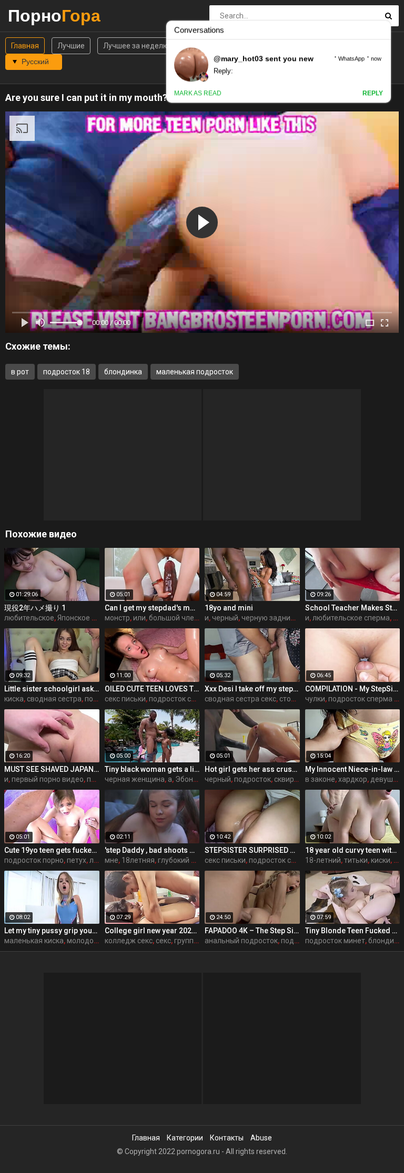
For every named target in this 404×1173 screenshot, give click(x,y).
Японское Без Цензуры (96, 618)
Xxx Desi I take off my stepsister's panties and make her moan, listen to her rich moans (252, 689)
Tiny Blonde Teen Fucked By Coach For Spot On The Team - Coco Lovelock (352, 930)
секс (163, 940)
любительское (29, 618)
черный (225, 618)
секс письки (125, 699)
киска (14, 699)
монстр (117, 618)
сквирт (285, 779)
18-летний (323, 860)
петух (96, 779)
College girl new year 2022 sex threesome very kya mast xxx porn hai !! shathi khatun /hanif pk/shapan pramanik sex (152, 930)
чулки (315, 699)
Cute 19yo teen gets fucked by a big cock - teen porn (51, 850)
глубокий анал (183, 860)
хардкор (352, 779)
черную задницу (270, 618)
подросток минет (335, 940)
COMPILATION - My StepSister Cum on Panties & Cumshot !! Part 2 (352, 689)
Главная (25, 46)
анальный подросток (241, 940)
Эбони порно (197, 779)
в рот (20, 372)
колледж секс (129, 940)
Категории (185, 1138)
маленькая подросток (194, 372)
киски (380, 860)
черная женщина (135, 779)
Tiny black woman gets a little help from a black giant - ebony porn (152, 769)
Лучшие (71, 46)
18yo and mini (229, 608)
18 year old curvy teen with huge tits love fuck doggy (352, 850)
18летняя (138, 860)
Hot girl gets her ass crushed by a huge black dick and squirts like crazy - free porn (252, 769)
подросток (252, 779)
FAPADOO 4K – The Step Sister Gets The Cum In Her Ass (252, 930)
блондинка (123, 372)
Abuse (261, 1138)
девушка (385, 779)
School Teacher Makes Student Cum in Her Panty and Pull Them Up (352, 608)
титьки (356, 860)
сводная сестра (54, 699)
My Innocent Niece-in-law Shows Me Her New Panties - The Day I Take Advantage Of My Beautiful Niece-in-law (352, 769)
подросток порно (34, 860)
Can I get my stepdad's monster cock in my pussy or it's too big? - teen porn (152, 608)
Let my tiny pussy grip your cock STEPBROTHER (51, 930)
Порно (35, 15)
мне (111, 860)
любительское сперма (351, 618)
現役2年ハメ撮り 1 (35, 608)
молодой (82, 940)
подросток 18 (66, 372)
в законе (320, 779)
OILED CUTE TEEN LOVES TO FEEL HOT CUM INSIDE (152, 689)
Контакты (227, 1138)
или (139, 618)
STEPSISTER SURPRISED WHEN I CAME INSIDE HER (252, 850)
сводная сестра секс (240, 699)
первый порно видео (48, 779)
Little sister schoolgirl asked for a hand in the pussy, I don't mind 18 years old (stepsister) (51, 689)
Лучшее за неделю (136, 46)
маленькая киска (34, 940)
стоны (289, 699)
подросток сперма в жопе (194, 699)
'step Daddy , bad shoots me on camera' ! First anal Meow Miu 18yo (152, 850)
